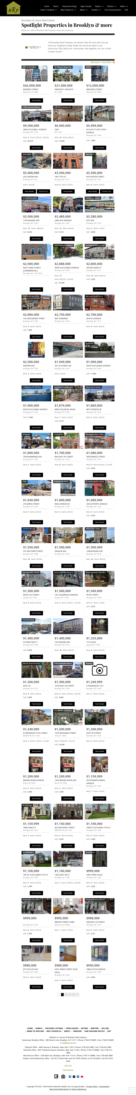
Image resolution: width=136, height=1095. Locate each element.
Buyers (84, 1028)
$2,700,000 (94, 314)
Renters (95, 1028)
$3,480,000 (63, 216)
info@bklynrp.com (68, 1043)
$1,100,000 (94, 824)
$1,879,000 (63, 405)
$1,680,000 (94, 453)
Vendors (77, 1031)
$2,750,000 (63, 314)
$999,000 (93, 871)
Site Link (68, 1065)
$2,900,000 (31, 264)
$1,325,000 (94, 638)
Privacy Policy (92, 1086)
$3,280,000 (94, 216)
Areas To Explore (35, 1031)
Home (46, 6)
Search (56, 6)
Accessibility (105, 1086)
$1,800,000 (94, 405)
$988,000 (93, 918)
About (67, 1031)
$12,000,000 (95, 85)
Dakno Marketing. (79, 1089)
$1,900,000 (94, 362)
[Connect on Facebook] (70, 1076)
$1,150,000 (63, 824)
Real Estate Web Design (59, 1089)
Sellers (105, 1028)
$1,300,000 (31, 682)
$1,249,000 (31, 729)
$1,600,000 (63, 500)
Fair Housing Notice (113, 10)
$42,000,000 (32, 85)
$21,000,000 (63, 85)
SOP (126, 10)
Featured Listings (69, 6)
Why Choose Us (54, 1031)
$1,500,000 (63, 547)
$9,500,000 (31, 125)
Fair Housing (68, 1070)
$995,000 (61, 918)
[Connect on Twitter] (74, 1076)
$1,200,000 (63, 729)
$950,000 (93, 965)
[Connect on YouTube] (82, 1076)
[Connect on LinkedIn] (78, 1076)
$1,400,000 (31, 638)
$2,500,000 (31, 362)
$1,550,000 (31, 547)
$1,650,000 (31, 500)
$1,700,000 (63, 453)
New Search (95, 62)
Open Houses (86, 6)
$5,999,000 (94, 125)
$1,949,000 (63, 362)
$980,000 (29, 965)
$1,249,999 (94, 682)
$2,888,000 (63, 264)
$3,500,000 (63, 173)
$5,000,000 (31, 173)
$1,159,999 (94, 776)
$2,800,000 (94, 264)
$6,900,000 (63, 125)
